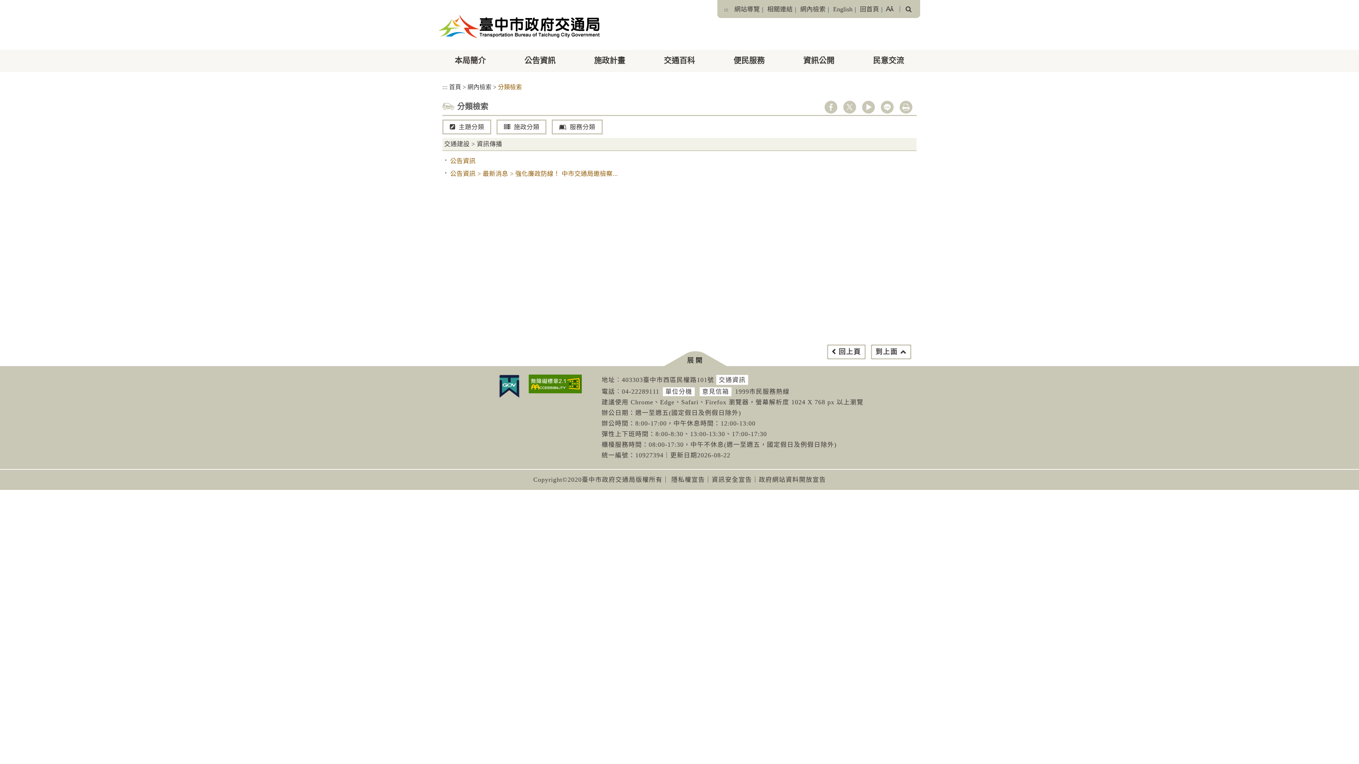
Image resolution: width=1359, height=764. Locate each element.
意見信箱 (715, 391)
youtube (868, 107)
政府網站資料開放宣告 (792, 479)
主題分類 (471, 127)
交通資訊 (732, 379)
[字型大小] (889, 9)
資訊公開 (819, 60)
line (887, 107)
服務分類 (582, 127)
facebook (831, 107)
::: (726, 9)
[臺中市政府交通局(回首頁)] (519, 26)
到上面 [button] (887, 351)
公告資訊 (540, 60)
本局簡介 (470, 60)
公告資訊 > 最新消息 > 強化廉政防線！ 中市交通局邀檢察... (534, 173)
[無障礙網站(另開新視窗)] (555, 384)
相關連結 (780, 9)
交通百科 (679, 60)
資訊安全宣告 (732, 479)
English (843, 9)
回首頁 (869, 9)
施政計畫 (609, 60)
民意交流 (888, 60)
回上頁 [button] (850, 351)
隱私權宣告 (688, 479)
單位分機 (678, 391)
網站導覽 (747, 9)
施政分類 (526, 127)
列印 (906, 107)
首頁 (455, 87)
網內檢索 (813, 9)
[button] (695, 358)
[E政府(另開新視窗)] (509, 386)
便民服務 (749, 60)
